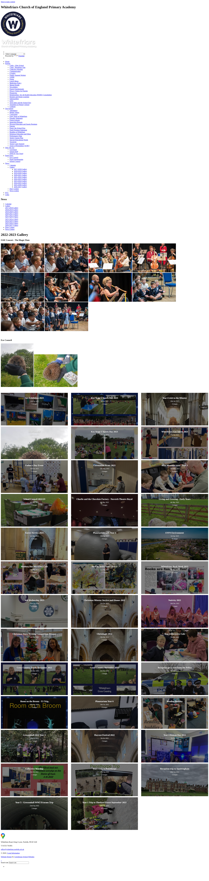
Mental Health (14, 85)
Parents (7, 63)
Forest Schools (15, 120)
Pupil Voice (9, 155)
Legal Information (13, 853)
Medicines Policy (15, 83)
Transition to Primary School (19, 105)
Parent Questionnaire (17, 89)
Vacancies (13, 142)
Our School (9, 108)
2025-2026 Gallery (20, 185)
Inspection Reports (16, 122)
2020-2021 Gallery (20, 175)
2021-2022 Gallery (20, 177)
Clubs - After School (17, 65)
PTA (6, 193)
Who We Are (9, 148)
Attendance (13, 110)
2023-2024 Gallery (20, 181)
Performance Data (16, 136)
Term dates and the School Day (20, 103)
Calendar (13, 165)
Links (7, 195)
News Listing (14, 191)
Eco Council (14, 157)
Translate (21, 56)
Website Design (6, 857)
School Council (15, 161)
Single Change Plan (16, 138)
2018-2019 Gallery (20, 171)
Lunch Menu (14, 81)
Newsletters (14, 87)
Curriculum (13, 114)
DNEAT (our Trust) (16, 153)
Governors (13, 150)
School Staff (14, 152)
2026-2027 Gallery (20, 187)
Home (7, 62)
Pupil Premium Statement (18, 130)
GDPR (12, 77)
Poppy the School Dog (17, 128)
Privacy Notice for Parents (19, 91)
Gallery (12, 167)
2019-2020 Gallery (20, 173)
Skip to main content (8, 2)
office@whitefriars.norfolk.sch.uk (12, 849)
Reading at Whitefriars (17, 132)
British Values (14, 112)
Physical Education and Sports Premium (23, 124)
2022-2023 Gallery (20, 179)
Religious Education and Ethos (20, 134)
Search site (4, 862)
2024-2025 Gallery (20, 183)
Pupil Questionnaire (16, 159)
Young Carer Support (17, 144)
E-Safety (13, 73)
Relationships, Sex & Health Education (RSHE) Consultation (31, 95)
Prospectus (13, 93)
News (7, 163)
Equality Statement (16, 118)
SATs (11, 101)
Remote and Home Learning (19, 97)
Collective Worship (16, 69)
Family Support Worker (18, 75)
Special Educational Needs (19, 140)
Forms (12, 79)
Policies (12, 126)
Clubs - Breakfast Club (17, 67)
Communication (15, 71)
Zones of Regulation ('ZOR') (19, 146)
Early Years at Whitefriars (18, 116)
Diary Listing (14, 189)
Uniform (12, 107)
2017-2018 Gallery (20, 169)
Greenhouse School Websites (24, 857)
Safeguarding (14, 99)
